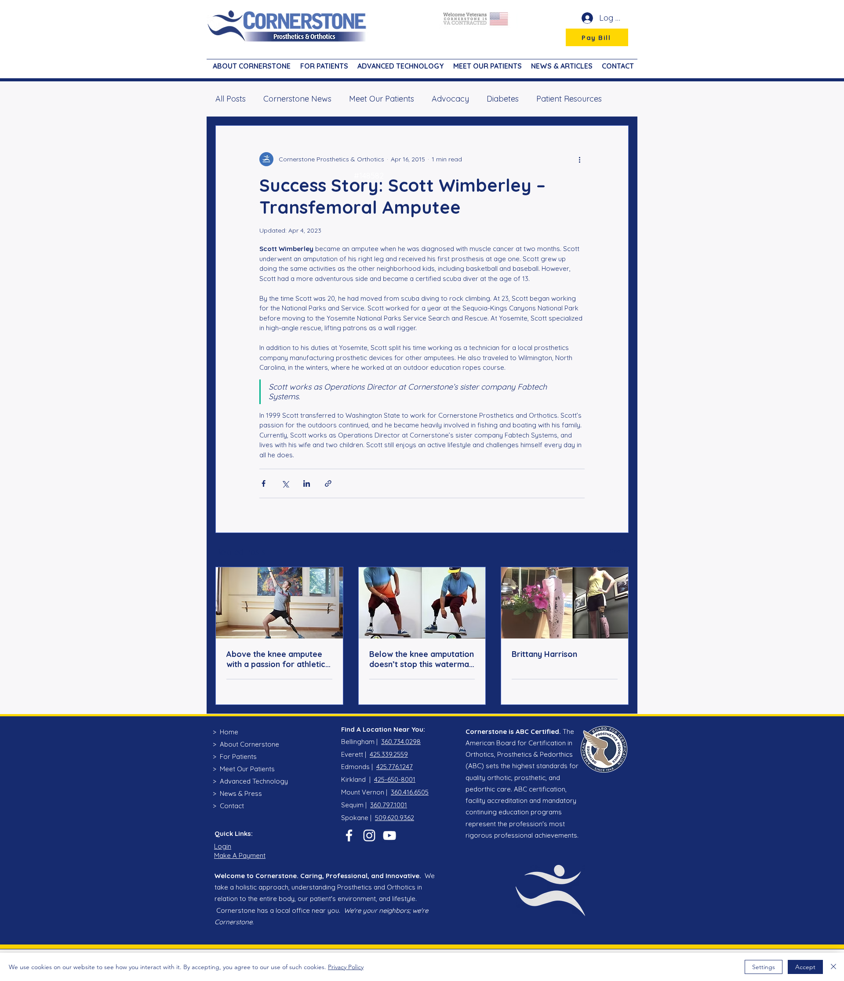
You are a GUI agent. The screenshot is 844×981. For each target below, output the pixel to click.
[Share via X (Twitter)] (285, 483)
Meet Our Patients (381, 99)
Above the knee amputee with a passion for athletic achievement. (275, 659)
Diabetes (503, 99)
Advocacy (450, 99)
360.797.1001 (388, 805)
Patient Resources (569, 99)
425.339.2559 (389, 754)
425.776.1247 (394, 766)
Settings (763, 967)
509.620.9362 (394, 817)
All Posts (230, 99)
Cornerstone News (297, 99)
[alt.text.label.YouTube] (389, 835)
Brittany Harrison (544, 654)
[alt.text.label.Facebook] (349, 835)
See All (619, 550)
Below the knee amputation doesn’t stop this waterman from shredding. (421, 659)
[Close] (833, 967)
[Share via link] (328, 483)
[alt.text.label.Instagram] (369, 835)
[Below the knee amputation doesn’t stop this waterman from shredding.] (422, 602)
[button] (323, 62)
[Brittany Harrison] (564, 602)
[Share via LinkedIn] (306, 483)
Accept (805, 967)
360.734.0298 (401, 741)
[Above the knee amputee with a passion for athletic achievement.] (279, 602)
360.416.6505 (410, 792)
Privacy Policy (346, 967)
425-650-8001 (394, 779)
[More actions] (579, 159)
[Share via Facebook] (263, 483)
